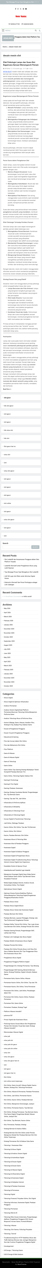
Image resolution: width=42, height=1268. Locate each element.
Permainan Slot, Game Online (13, 1003)
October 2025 (8, 637)
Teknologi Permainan (11, 1209)
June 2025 (7, 653)
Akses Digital (8, 698)
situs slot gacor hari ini (11, 1061)
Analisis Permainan (10, 706)
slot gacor (7, 414)
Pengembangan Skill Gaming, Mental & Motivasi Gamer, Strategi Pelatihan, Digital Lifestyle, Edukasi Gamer (20, 972)
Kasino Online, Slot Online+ (13, 831)
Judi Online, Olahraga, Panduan (14, 823)
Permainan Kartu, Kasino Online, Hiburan (17, 978)
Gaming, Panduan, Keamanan (13, 788)
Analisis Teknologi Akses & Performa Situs (18, 718)
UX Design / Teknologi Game (13, 1250)
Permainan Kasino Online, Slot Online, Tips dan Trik (20, 982)
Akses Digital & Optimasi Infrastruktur (16, 702)
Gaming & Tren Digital (11, 784)
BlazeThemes (22, 1264)
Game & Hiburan (9, 753)
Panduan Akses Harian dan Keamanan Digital (18, 910)
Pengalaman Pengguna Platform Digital (16, 962)
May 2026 (7, 608)
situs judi (7, 1036)
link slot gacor (8, 406)
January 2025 (8, 674)
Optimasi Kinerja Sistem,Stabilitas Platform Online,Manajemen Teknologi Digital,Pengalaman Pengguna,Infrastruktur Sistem (20, 895)
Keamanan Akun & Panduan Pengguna (16, 843)
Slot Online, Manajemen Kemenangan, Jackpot (19, 1104)
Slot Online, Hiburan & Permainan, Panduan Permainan (21, 1092)
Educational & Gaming (11, 737)
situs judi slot (8, 1040)
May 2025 (7, 657)
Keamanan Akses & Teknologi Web (15, 839)
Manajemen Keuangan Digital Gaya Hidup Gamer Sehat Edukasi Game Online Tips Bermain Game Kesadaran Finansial (19, 876)
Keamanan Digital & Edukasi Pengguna (16, 852)
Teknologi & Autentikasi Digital (14, 1157)
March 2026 (8, 616)
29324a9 (7, 69)
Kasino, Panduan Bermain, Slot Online (16, 835)
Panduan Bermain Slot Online (13, 914)
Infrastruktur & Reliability (12, 807)
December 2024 (9, 678)
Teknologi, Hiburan (10, 1225)
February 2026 (8, 621)
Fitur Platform (8, 749)
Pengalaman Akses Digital (12, 958)
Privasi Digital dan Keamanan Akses (15, 1020)
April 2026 (7, 612)
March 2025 (8, 665)
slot (5, 463)
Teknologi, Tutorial (10, 1234)
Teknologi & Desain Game (12, 1166)
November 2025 (9, 633)
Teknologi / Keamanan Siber (13, 1145)
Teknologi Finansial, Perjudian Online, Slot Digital (20, 1198)
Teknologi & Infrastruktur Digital (14, 1174)
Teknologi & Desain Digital (12, 1162)
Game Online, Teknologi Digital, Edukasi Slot (18, 776)
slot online (7, 503)
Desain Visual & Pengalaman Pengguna (16, 733)
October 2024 (8, 686)
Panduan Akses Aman (11, 902)
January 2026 (8, 625)
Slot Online (7, 1077)
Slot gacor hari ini (10, 446)
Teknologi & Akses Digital (12, 1149)
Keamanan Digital (9, 847)
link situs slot (8, 430)
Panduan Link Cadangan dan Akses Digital (17, 937)
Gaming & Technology (11, 780)
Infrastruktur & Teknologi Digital (14, 815)
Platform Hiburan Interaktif (12, 1011)
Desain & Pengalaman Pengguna (14, 729)
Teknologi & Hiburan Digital (13, 1170)
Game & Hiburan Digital (11, 757)
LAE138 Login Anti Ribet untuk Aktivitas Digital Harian (18, 2)
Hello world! (28, 596)
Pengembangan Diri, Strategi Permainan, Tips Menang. (21, 966)
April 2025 (7, 661)
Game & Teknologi (10, 761)
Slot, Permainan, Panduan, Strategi (15, 1125)
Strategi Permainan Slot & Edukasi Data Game (19, 1141)
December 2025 (9, 629)
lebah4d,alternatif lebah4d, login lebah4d (17, 870)
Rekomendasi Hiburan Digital (13, 1032)
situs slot (7, 454)
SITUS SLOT (7, 72)
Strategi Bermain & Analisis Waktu (15, 1129)
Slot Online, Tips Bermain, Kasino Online (17, 1120)
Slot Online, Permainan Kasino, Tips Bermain (18, 1108)
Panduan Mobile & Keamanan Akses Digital (18, 941)
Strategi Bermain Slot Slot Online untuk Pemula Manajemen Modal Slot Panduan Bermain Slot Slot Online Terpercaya (20, 1135)
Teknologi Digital (9, 1194)
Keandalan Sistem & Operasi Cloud (15, 866)
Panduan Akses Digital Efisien (13, 906)
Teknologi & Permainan (11, 1190)
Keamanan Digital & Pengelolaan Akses (17, 856)
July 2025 (7, 649)
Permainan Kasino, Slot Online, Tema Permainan (19, 987)
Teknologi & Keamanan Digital (14, 1178)
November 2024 (9, 682)
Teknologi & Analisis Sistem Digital (15, 1153)
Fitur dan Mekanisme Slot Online (14, 745)
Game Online (8, 765)
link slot (6, 438)
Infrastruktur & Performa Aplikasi (14, 803)
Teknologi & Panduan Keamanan (14, 1186)
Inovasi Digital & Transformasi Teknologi (17, 819)
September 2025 (9, 641)
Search (5, 543)
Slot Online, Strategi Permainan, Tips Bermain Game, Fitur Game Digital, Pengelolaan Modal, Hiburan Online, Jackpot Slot (21, 1114)
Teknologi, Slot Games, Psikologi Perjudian (18, 1229)
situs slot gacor (9, 471)
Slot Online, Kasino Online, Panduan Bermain (18, 1100)
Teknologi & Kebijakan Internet (14, 1182)
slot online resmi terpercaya (13, 1081)
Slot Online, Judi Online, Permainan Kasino (18, 1096)
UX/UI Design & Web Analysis (13, 1254)
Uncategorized (8, 1246)
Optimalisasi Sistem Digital (13, 889)
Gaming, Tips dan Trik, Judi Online (15, 798)
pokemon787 (8, 1015)
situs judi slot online (10, 1048)
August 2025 (8, 645)
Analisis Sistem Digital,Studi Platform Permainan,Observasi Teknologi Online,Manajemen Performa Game (20, 712)
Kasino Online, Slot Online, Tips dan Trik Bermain (20, 827)
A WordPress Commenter (12, 596)
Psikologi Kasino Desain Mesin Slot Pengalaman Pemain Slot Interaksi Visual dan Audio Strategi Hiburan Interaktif (20, 1026)
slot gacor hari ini (9, 1073)
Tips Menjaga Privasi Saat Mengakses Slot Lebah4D (21, 572)
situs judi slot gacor (10, 1044)
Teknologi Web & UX (10, 1213)
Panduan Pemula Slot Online (13, 945)
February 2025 (8, 670)
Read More (6, 389)
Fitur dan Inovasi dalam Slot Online (15, 741)
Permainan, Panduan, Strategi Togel (15, 1007)
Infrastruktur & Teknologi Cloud (14, 811)
